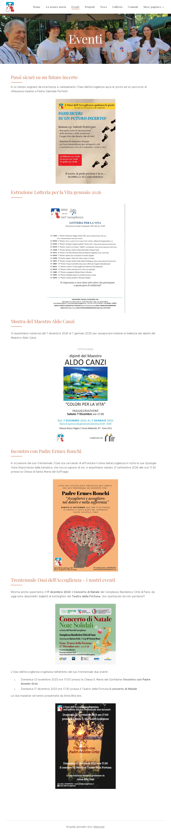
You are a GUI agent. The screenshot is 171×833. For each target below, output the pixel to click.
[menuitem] (37, 7)
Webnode (99, 826)
